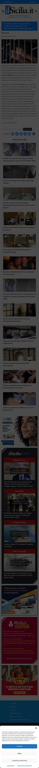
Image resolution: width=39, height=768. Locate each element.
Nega (19, 753)
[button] (36, 728)
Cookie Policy (11, 765)
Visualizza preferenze (19, 760)
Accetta (19, 746)
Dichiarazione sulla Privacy (24, 765)
